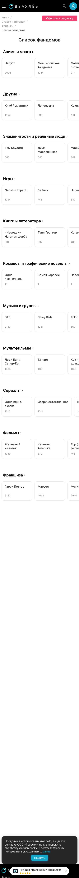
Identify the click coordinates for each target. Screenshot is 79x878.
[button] (65, 871)
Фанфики (7, 25)
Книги (5, 17)
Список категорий (13, 21)
